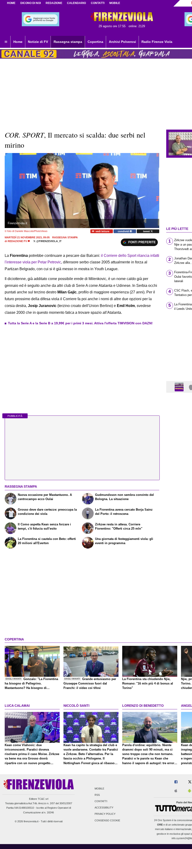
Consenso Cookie (107, 820)
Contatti (101, 801)
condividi (124, 231)
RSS (97, 794)
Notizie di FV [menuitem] (38, 42)
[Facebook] (176, 782)
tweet (147, 231)
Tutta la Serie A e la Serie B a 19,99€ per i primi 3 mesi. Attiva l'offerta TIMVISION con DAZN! (80, 323)
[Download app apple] (176, 791)
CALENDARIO (76, 3)
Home (11, 3)
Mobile (99, 788)
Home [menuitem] (17, 42)
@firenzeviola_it (49, 241)
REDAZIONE (54, 3)
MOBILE (114, 3)
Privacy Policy (105, 814)
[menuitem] (5, 41)
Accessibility (104, 807)
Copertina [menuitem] (95, 42)
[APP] (180, 386)
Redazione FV (17, 241)
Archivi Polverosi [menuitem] (122, 42)
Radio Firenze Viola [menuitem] (156, 42)
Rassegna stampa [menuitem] (68, 42)
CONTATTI (97, 3)
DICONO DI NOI (30, 3)
